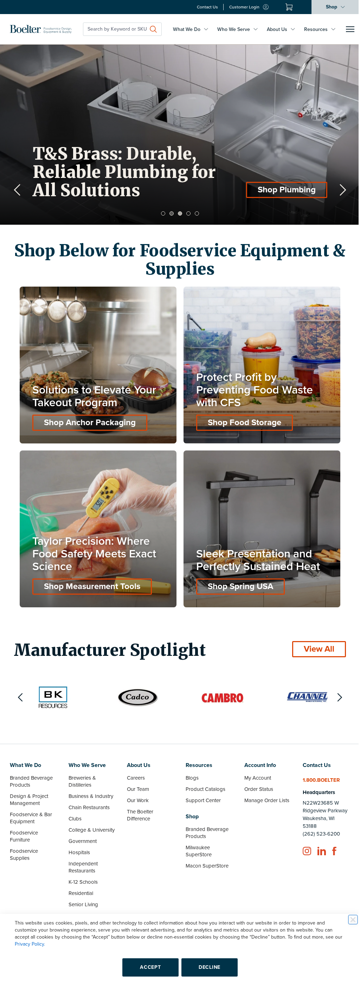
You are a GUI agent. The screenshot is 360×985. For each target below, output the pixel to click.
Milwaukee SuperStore (196, 845)
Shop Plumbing (287, 190)
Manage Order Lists (263, 795)
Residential (80, 888)
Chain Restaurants (88, 802)
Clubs (74, 813)
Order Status (255, 784)
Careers (134, 772)
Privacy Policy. (27, 944)
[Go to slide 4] (186, 213)
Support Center (200, 795)
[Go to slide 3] (177, 213)
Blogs (189, 772)
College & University (91, 824)
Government (82, 836)
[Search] (153, 29)
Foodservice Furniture (24, 831)
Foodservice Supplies (24, 849)
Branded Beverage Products (31, 776)
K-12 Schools (82, 877)
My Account (254, 772)
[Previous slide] (17, 190)
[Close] (347, 919)
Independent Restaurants (82, 862)
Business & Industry (90, 791)
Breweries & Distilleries (81, 776)
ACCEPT (147, 967)
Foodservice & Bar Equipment (31, 812)
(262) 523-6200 (317, 828)
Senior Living (82, 899)
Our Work (136, 795)
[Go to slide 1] (161, 213)
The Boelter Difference (138, 810)
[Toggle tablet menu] (350, 29)
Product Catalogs (203, 784)
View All (313, 644)
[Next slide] (337, 190)
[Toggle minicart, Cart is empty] (283, 7)
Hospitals (78, 847)
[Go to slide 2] (169, 213)
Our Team (136, 784)
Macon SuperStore (204, 860)
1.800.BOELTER (317, 775)
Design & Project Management (29, 794)
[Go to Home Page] (41, 29)
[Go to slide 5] (194, 213)
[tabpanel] (180, 135)
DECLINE (207, 967)
